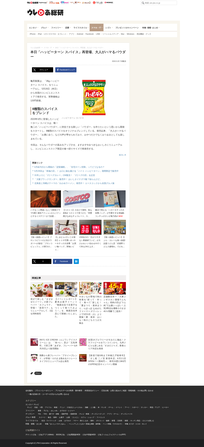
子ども (46, 410)
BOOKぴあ (60, 435)
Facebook (90, 34)
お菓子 (61, 417)
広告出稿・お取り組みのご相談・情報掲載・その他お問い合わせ (127, 391)
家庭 (39, 410)
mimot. (65, 2)
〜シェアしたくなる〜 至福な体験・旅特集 (85, 424)
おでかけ (67, 420)
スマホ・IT (96, 28)
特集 (27, 424)
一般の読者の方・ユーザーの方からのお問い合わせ (48, 394)
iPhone (33, 34)
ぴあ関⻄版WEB (73, 435)
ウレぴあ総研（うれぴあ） (45, 12)
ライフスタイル (80, 28)
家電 (113, 420)
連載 (32, 424)
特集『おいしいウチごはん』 (55, 424)
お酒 (68, 417)
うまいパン (86, 2)
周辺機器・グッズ (144, 34)
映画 (55, 407)
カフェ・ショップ (87, 417)
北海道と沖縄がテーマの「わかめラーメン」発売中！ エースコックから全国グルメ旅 (74, 183)
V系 (41, 407)
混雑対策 (73, 414)
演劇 (86, 407)
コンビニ (75, 417)
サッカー (144, 407)
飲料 (55, 417)
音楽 (36, 407)
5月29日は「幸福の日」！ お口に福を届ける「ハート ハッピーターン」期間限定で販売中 (76, 171)
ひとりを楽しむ (148, 420)
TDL (39, 414)
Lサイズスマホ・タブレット (55, 34)
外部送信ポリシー (92, 391)
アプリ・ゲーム (113, 414)
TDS (45, 414)
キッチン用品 (135, 420)
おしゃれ (54, 410)
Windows (130, 34)
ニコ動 (93, 407)
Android (80, 34)
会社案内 (29, 391)
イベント (119, 407)
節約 (92, 420)
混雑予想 (64, 414)
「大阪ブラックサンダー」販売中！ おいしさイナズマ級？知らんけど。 (68, 179)
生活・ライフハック (49, 420)
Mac (122, 34)
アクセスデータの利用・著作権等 (68, 391)
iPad (40, 34)
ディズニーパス (126, 414)
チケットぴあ (31, 435)
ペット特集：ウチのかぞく (113, 424)
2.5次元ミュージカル (74, 407)
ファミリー (56, 28)
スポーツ (135, 407)
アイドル (48, 407)
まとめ (39, 424)
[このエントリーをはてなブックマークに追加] (76, 261)
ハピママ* (43, 2)
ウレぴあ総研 (32, 2)
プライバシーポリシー (44, 391)
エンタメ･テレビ (32, 404)
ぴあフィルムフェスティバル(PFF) (112, 435)
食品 (49, 417)
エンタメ (33, 28)
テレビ (29, 407)
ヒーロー (165, 407)
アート (127, 407)
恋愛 (67, 28)
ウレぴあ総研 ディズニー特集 (54, 2)
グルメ (44, 28)
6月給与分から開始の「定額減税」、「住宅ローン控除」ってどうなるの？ (69, 167)
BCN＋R (122, 155)
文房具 (119, 420)
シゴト (108, 28)
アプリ (71, 34)
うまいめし (75, 2)
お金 (60, 420)
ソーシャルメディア (110, 34)
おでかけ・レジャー (67, 410)
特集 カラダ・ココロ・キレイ (136, 424)
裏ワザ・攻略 (54, 414)
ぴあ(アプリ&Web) (46, 435)
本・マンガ (102, 407)
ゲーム (110, 407)
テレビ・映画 (84, 414)
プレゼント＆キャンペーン (127, 28)
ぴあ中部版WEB (89, 435)
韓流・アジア (155, 407)
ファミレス (101, 417)
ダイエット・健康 (102, 420)
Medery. (108, 2)
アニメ (62, 407)
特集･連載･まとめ (150, 28)
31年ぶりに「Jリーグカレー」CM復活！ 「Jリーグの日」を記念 (64, 175)
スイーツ (42, 417)
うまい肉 (97, 2)
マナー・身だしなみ (80, 420)
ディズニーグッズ (98, 414)
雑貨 (126, 420)
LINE (98, 34)
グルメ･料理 (30, 417)
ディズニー (30, 414)
